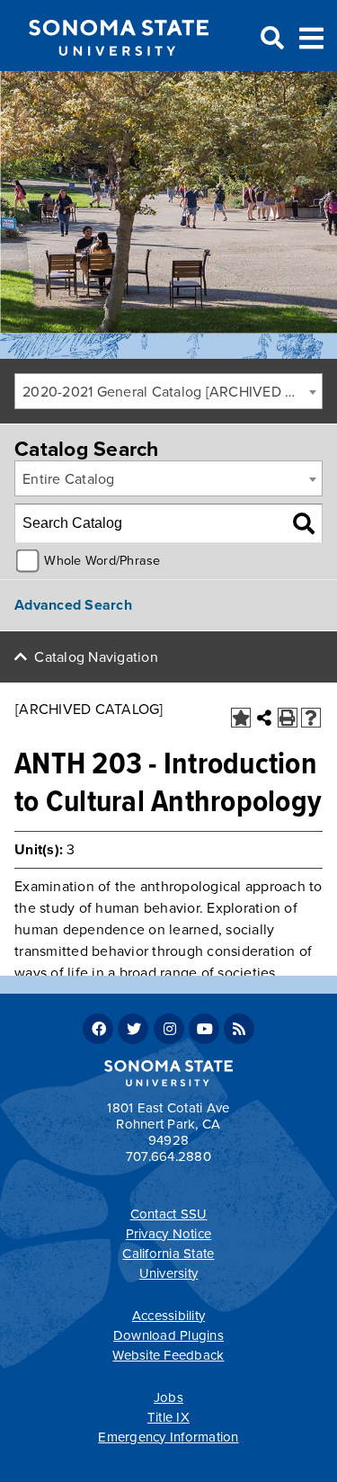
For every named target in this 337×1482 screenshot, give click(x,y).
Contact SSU (169, 1214)
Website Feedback (168, 1355)
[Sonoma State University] (118, 70)
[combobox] (168, 391)
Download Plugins (168, 1335)
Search (270, 38)
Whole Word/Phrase (102, 560)
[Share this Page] (264, 718)
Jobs (168, 1397)
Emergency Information (168, 1437)
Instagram (169, 1028)
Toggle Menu (311, 36)
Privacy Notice (169, 1234)
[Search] (304, 523)
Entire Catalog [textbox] (68, 479)
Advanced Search (73, 605)
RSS (239, 1028)
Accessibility (168, 1316)
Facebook (98, 1028)
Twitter (133, 1028)
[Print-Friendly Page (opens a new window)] (287, 718)
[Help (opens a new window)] (311, 718)
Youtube (204, 1028)
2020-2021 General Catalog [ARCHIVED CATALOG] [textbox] (172, 392)
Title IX (168, 1417)
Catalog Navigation (96, 657)
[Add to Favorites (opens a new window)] (241, 718)
